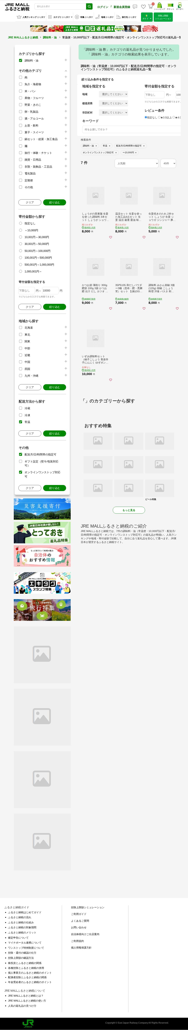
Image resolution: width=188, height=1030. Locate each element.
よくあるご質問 (80, 920)
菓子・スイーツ (34, 132)
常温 (27, 421)
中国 (27, 361)
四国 (27, 368)
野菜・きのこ (33, 104)
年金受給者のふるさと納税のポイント (30, 982)
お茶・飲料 (31, 125)
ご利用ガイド (78, 914)
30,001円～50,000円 (37, 243)
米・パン (30, 91)
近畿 (27, 355)
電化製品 (30, 173)
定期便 (29, 180)
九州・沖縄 (31, 375)
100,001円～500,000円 (38, 257)
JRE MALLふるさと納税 (23, 37)
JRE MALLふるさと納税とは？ (26, 995)
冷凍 (27, 415)
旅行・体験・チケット (38, 152)
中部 (27, 348)
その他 (29, 187)
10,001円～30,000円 (37, 237)
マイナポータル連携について (24, 942)
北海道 (29, 327)
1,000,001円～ (33, 271)
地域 (84, 94)
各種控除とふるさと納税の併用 (26, 967)
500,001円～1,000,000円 (39, 264)
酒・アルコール (34, 118)
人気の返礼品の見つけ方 (22, 1005)
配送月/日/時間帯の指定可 (40, 454)
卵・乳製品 (31, 111)
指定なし (30, 223)
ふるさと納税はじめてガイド (24, 912)
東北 (27, 334)
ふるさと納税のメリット (22, 932)
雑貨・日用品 (33, 159)
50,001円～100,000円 (37, 250)
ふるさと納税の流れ (19, 917)
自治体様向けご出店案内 (85, 934)
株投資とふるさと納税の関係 (24, 963)
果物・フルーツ (34, 97)
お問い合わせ (78, 927)
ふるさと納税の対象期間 (22, 927)
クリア (30, 202)
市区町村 (87, 112)
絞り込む (54, 202)
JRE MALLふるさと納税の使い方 (27, 1000)
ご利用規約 (77, 941)
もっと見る (128, 510)
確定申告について (18, 937)
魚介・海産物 (33, 84)
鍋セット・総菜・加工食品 (41, 139)
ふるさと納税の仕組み (21, 922)
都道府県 (87, 103)
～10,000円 (31, 230)
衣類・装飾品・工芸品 (38, 166)
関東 (27, 341)
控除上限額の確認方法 (21, 957)
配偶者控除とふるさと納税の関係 (27, 977)
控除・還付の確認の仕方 (22, 952)
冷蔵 (27, 408)
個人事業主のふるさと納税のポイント (30, 972)
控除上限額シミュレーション (87, 907)
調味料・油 (50, 37)
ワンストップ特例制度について (26, 947)
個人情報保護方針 (81, 947)
